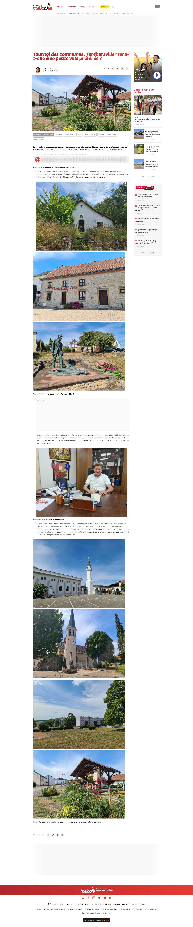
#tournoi (59, 134)
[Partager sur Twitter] (118, 69)
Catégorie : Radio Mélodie (43, 134)
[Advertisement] (96, 32)
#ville (80, 134)
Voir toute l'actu (148, 176)
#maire (101, 134)
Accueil (59, 13)
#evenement (111, 134)
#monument (38, 139)
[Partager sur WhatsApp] (123, 69)
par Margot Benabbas (49, 69)
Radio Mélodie (74, 13)
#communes (69, 134)
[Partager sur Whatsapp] (58, 835)
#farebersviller (90, 134)
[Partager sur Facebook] (113, 69)
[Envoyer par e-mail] (127, 69)
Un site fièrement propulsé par (94, 920)
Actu (65, 13)
